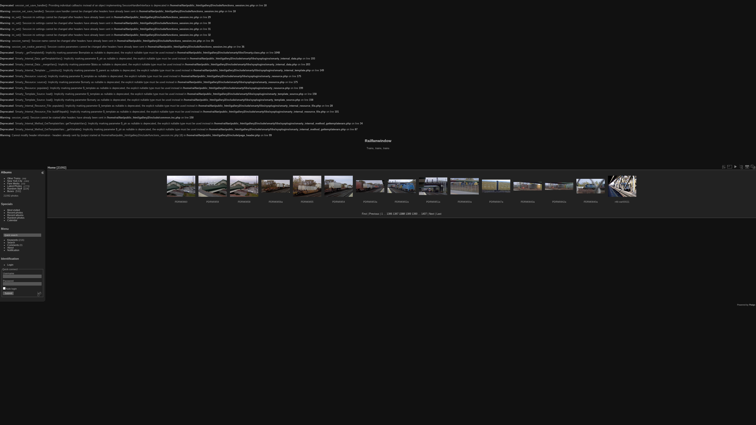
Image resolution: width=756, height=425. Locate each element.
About (10, 247)
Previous (374, 213)
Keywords (12, 240)
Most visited (13, 210)
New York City (14, 181)
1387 (395, 213)
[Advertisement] (378, 158)
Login (10, 264)
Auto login (11, 288)
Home (52, 167)
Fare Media (13, 183)
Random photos (15, 217)
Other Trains (13, 178)
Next (431, 213)
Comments (13, 245)
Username (8, 273)
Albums (6, 172)
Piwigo (752, 305)
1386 (389, 213)
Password (8, 281)
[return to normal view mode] (741, 166)
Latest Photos (14, 186)
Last (438, 213)
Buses (10, 191)
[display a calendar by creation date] (753, 166)
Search (11, 242)
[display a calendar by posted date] (747, 166)
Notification (13, 250)
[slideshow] (735, 166)
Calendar (12, 220)
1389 (408, 213)
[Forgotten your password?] (39, 294)
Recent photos (15, 212)
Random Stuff (14, 188)
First (364, 213)
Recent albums (15, 215)
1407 (424, 213)
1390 (414, 213)
